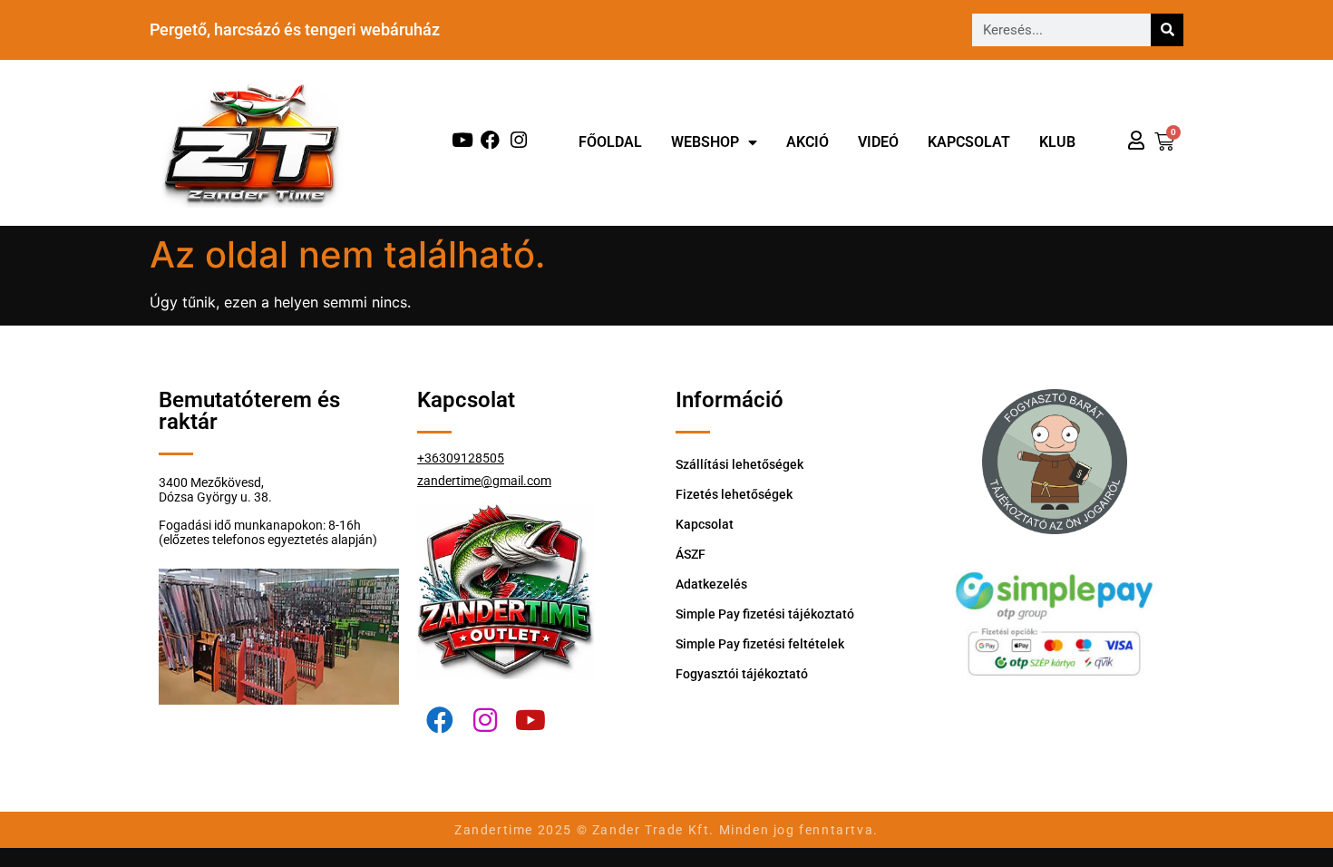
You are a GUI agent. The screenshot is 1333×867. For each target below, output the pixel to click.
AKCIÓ (807, 142)
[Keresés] (1167, 30)
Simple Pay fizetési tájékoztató (765, 614)
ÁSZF (690, 554)
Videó (878, 142)
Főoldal (610, 142)
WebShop (705, 142)
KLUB (1057, 142)
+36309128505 (460, 458)
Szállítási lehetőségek (739, 464)
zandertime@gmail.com (484, 480)
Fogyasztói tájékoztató (742, 674)
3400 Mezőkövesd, (211, 482)
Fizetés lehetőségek (734, 494)
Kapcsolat (969, 142)
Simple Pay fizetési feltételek (760, 644)
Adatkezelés (711, 584)
